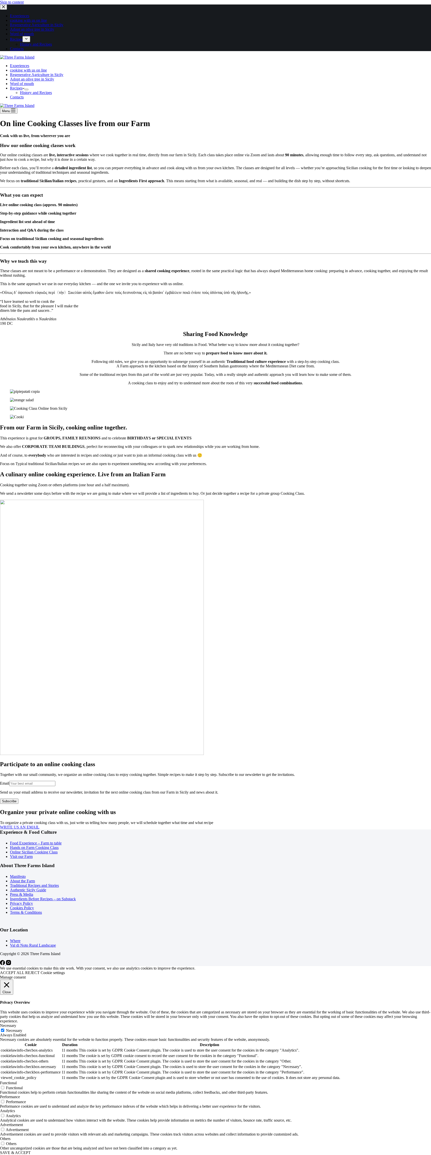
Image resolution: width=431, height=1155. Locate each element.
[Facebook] (3, 964)
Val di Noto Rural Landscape (33, 945)
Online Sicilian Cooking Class (34, 852)
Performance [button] (10, 1097)
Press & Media (21, 894)
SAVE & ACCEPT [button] (15, 1153)
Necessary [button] (8, 1025)
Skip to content (12, 2)
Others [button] (5, 1139)
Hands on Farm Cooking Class (34, 847)
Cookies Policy (22, 908)
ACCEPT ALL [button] (12, 973)
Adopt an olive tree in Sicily (32, 79)
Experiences (19, 66)
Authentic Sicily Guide (28, 890)
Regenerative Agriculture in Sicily (36, 75)
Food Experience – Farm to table (36, 843)
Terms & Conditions (26, 912)
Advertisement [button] (11, 1125)
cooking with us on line (28, 70)
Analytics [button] (7, 1111)
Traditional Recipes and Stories (34, 885)
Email (4, 783)
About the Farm (22, 881)
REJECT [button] (32, 973)
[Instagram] (8, 964)
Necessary (14, 1030)
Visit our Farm (21, 856)
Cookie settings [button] (53, 973)
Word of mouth (22, 84)
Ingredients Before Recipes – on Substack (43, 899)
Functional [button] (8, 1083)
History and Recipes (36, 92)
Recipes (16, 88)
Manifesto (18, 876)
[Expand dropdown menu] (26, 89)
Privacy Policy (21, 903)
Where (15, 941)
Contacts (17, 97)
